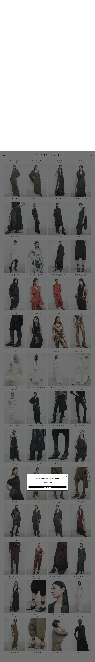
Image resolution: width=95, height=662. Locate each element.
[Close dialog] (67, 324)
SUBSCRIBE (47, 335)
